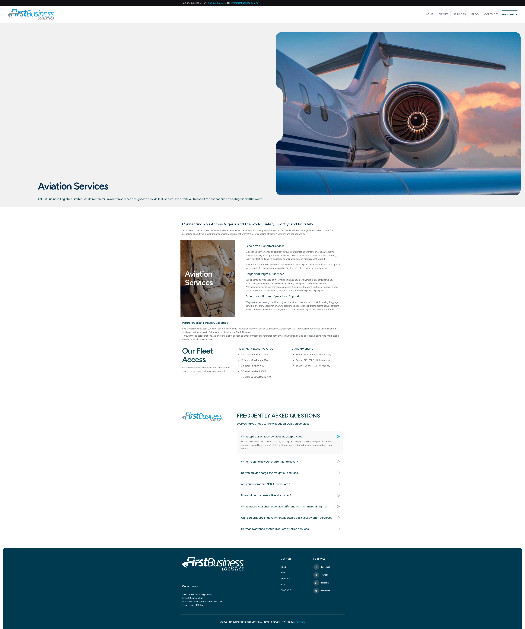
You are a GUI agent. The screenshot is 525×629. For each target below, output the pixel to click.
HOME (283, 566)
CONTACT (286, 590)
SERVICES (285, 578)
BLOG (283, 584)
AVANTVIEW (299, 621)
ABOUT (284, 572)
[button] (290, 442)
